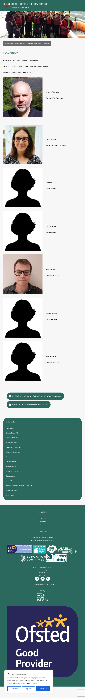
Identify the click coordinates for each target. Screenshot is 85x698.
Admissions (10, 428)
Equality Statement (12, 438)
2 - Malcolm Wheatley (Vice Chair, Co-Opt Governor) (36, 396)
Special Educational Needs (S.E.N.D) (19, 485)
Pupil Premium (11, 466)
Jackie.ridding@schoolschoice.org (36, 66)
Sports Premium (11, 490)
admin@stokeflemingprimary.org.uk (44, 540)
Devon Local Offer (12, 433)
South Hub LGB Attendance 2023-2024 (29, 404)
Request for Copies (12, 471)
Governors (9, 457)
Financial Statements (13, 452)
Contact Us (42, 522)
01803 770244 (36, 538)
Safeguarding (10, 476)
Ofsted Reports (11, 462)
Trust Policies (10, 495)
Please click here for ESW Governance (17, 72)
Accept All (43, 689)
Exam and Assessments (14, 447)
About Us (42, 518)
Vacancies (42, 525)
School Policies (11, 481)
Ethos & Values (11, 442)
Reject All (29, 689)
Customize (14, 689)
